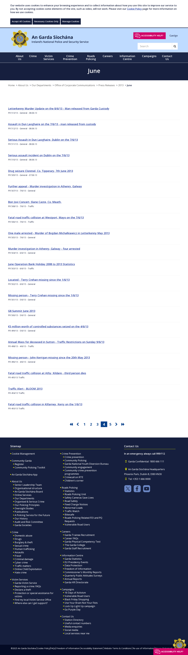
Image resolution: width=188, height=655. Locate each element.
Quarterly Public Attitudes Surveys (83, 575)
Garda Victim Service (26, 583)
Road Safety (71, 501)
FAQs (53, 648)
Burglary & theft (24, 542)
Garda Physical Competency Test (82, 541)
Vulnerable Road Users (77, 524)
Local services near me (77, 633)
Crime (15, 532)
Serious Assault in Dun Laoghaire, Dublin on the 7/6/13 (43, 139)
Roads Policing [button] (91, 57)
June (129, 85)
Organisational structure (28, 488)
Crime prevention (74, 457)
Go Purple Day (72, 609)
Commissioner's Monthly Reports (83, 572)
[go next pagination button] (117, 424)
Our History (21, 518)
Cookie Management (23, 453)
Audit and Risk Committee (29, 522)
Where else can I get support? (31, 603)
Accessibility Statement (92, 648)
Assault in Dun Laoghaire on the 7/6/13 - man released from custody (52, 124)
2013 (121, 85)
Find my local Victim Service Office (33, 599)
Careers (66, 531)
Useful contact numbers (78, 623)
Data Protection (73, 565)
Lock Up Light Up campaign (80, 606)
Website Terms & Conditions (117, 648)
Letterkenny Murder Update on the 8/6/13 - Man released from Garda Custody (58, 108)
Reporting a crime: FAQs (28, 586)
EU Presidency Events (76, 562)
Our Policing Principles (27, 505)
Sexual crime (21, 545)
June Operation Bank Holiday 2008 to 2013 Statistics (41, 264)
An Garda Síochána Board (29, 491)
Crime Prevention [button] (70, 57)
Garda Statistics (73, 558)
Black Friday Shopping (77, 599)
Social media (71, 630)
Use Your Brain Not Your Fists (81, 602)
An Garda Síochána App (24, 474)
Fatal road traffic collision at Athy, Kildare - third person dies (47, 373)
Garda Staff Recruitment (78, 548)
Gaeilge (173, 35)
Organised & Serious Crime (29, 501)
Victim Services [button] (48, 57)
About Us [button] (20, 57)
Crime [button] (33, 56)
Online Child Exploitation (28, 569)
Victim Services (20, 579)
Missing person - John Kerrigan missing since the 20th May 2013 (49, 357)
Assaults (19, 552)
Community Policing (76, 460)
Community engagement (78, 467)
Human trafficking (25, 549)
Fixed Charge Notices (76, 504)
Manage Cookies (70, 21)
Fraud (18, 555)
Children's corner (74, 480)
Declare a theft (23, 589)
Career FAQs (71, 538)
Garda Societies (23, 525)
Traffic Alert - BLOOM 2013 (25, 388)
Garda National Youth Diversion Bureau (87, 463)
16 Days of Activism (75, 592)
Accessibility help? (152, 35)
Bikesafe (69, 514)
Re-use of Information (143, 648)
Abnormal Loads (74, 507)
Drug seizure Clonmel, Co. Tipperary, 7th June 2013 (40, 171)
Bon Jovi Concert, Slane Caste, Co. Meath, (35, 202)
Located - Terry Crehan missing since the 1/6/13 (39, 279)
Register (19, 464)
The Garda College (75, 545)
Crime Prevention (71, 453)
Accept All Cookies (21, 21)
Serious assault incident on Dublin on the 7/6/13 (38, 155)
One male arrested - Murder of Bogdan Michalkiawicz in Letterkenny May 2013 (59, 233)
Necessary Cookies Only (46, 21)
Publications (21, 511)
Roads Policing (70, 487)
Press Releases (106, 85)
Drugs (18, 539)
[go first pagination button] (71, 424)
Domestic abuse (23, 535)
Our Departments (41, 85)
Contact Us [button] (167, 57)
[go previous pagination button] (78, 424)
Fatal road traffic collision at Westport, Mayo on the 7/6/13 (46, 217)
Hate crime (21, 572)
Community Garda (22, 460)
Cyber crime (21, 562)
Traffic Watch (72, 511)
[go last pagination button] (123, 424)
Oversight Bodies (24, 508)
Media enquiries (73, 626)
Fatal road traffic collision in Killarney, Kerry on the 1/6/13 (45, 404)
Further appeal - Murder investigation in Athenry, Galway (45, 186)
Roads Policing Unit (75, 494)
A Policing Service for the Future (32, 515)
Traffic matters (23, 566)
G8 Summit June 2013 (21, 311)
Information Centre (72, 555)
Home (11, 85)
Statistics (69, 491)
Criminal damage (24, 559)
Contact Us (68, 616)
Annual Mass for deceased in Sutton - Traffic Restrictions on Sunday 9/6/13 (56, 342)
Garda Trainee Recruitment (80, 535)
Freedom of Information (78, 568)
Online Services (23, 495)
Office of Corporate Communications (75, 85)
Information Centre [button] (127, 57)
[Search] (175, 46)
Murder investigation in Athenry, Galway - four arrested (44, 248)
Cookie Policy (134, 8)
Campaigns (68, 589)
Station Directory (74, 619)
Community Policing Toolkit (30, 467)
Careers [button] (108, 56)
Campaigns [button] (149, 56)
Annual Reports (73, 579)
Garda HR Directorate (76, 582)
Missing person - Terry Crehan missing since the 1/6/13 (43, 295)
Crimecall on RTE (74, 477)
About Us (23, 85)
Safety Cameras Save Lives (79, 497)
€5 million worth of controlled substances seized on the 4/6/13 (48, 326)
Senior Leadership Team (28, 484)
